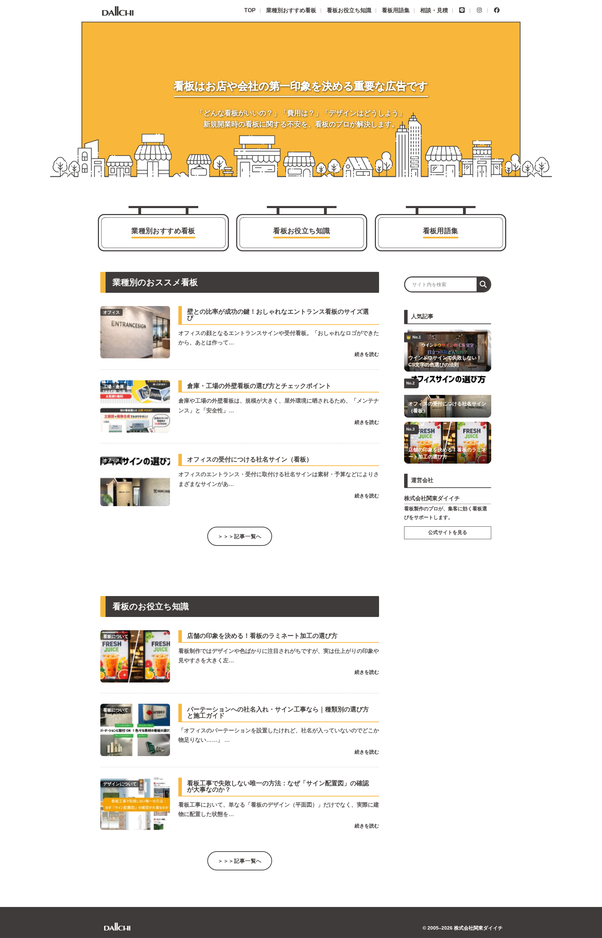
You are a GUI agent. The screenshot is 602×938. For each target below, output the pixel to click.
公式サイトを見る (447, 532)
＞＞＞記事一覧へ (240, 536)
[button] (483, 284)
